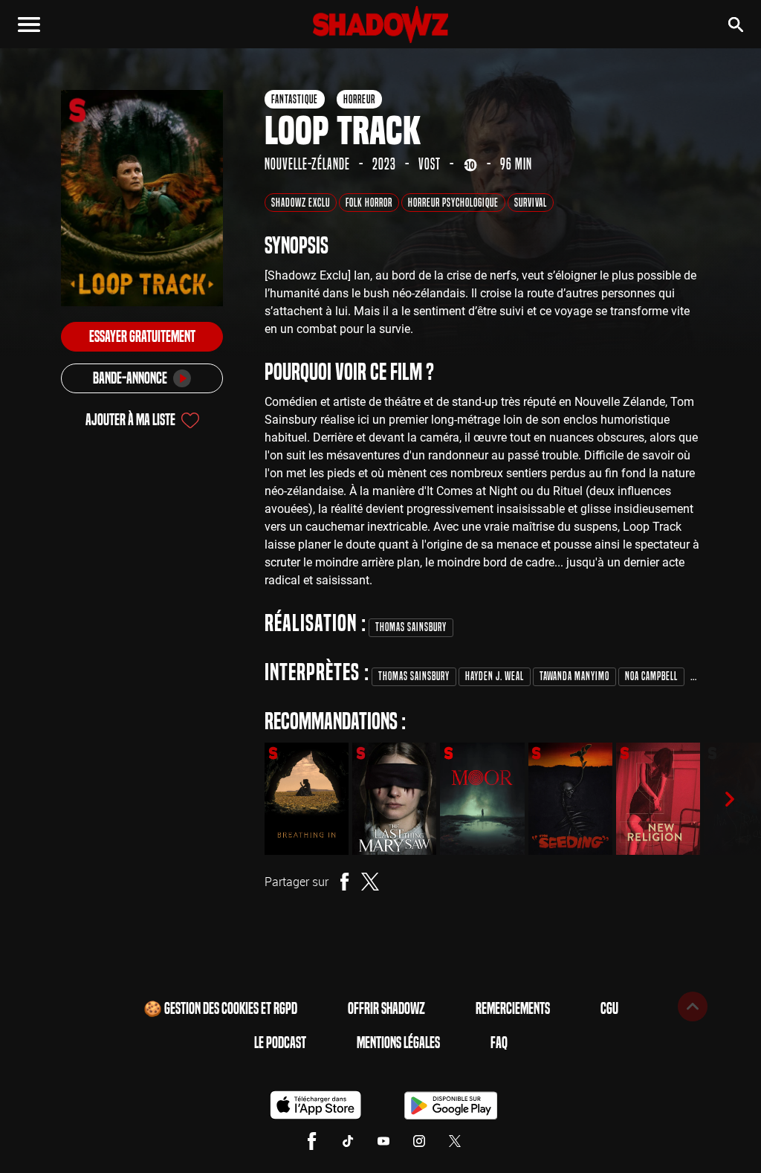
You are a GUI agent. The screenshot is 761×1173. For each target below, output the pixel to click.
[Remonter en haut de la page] (692, 1006)
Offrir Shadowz (386, 1009)
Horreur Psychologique (453, 203)
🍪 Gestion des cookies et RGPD (220, 1009)
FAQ (499, 1043)
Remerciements (513, 1009)
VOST (429, 164)
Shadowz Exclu (300, 203)
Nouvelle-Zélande (307, 164)
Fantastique (294, 99)
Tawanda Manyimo (574, 676)
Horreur (359, 99)
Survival (530, 203)
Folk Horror (369, 203)
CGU (609, 1009)
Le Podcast (280, 1043)
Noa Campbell (651, 676)
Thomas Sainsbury (411, 627)
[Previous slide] (244, 799)
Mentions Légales (398, 1043)
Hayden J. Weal (494, 676)
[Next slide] (730, 799)
